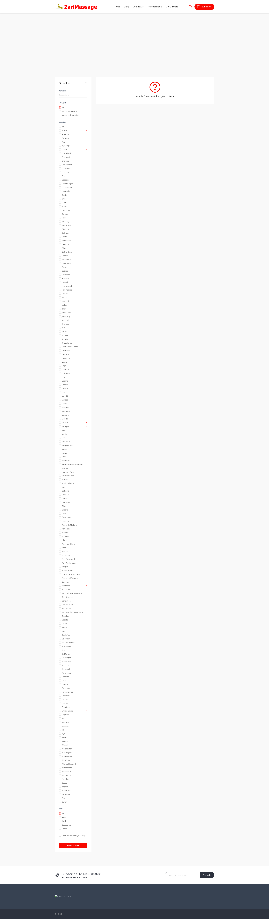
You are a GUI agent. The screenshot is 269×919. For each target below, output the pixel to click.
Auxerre (65, 134)
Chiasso (65, 172)
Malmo (65, 403)
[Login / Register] (190, 6)
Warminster (67, 748)
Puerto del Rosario (70, 578)
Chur (64, 176)
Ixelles (64, 305)
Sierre (64, 627)
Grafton (65, 255)
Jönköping (66, 316)
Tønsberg (66, 688)
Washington (67, 752)
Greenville (66, 259)
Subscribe (207, 875)
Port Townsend (68, 559)
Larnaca (65, 354)
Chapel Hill (66, 153)
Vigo (63, 733)
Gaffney (65, 233)
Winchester (66, 771)
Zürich (64, 802)
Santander (66, 608)
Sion (64, 631)
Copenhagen (67, 183)
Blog (126, 6)
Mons (64, 437)
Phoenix (65, 536)
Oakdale (65, 491)
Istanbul (65, 301)
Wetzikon (66, 760)
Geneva (65, 244)
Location (62, 122)
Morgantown (67, 445)
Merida (65, 418)
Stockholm (66, 661)
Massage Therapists (70, 115)
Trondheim (66, 707)
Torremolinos (67, 692)
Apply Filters (73, 845)
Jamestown (66, 312)
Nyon (64, 487)
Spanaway (66, 646)
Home (117, 6)
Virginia (65, 741)
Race (61, 809)
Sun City (65, 665)
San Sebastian (68, 597)
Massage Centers (69, 111)
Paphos (65, 532)
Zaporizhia (66, 790)
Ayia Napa (66, 145)
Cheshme (66, 168)
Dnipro (65, 199)
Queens (65, 582)
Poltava (65, 551)
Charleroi (66, 157)
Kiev (63, 327)
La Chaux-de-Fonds (70, 346)
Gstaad (65, 271)
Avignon (65, 138)
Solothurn (66, 638)
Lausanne (66, 358)
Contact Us (138, 6)
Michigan (65, 426)
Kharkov (65, 324)
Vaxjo (64, 730)
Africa (64, 130)
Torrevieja (66, 695)
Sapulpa (65, 616)
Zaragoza (66, 794)
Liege (64, 365)
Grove (64, 267)
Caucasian (66, 825)
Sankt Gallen (67, 604)
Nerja (64, 456)
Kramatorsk (67, 343)
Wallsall (65, 745)
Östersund (66, 517)
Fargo (64, 217)
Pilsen (64, 540)
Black (64, 821)
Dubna (65, 202)
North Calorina (68, 483)
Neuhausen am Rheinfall (72, 464)
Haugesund (67, 286)
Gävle (64, 236)
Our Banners (172, 6)
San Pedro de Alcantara (72, 593)
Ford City (65, 221)
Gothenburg (67, 252)
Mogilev (65, 434)
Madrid (65, 396)
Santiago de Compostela (72, 612)
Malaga (65, 400)
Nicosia (65, 479)
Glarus (65, 248)
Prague (65, 566)
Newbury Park (68, 472)
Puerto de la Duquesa (71, 574)
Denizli (65, 195)
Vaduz (64, 718)
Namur (65, 453)
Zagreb (65, 786)
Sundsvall (66, 669)
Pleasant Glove (68, 544)
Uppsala (65, 714)
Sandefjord (66, 601)
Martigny (65, 415)
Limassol (65, 369)
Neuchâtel (66, 460)
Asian (64, 817)
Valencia (65, 722)
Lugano (65, 381)
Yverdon (65, 779)
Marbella (65, 407)
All (63, 107)
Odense (65, 494)
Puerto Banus (67, 570)
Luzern (65, 384)
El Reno (65, 206)
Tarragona (66, 673)
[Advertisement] (134, 43)
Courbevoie (67, 187)
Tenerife (65, 676)
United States (67, 711)
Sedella (65, 620)
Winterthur (66, 775)
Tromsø (65, 703)
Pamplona (66, 528)
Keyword (62, 91)
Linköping (66, 373)
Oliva (64, 506)
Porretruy (66, 555)
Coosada (65, 180)
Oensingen (66, 502)
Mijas (64, 430)
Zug (63, 798)
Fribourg (65, 229)
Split (63, 650)
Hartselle (65, 278)
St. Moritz (66, 654)
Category (62, 103)
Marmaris (66, 411)
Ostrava (65, 521)
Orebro (65, 510)
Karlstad (65, 320)
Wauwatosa (67, 756)
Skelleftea (66, 635)
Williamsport (67, 767)
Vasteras (65, 726)
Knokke (65, 335)
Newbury (65, 468)
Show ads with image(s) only (73, 835)
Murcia (65, 449)
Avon (64, 142)
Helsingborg (67, 290)
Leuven (65, 362)
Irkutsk (65, 297)
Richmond (66, 585)
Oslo (64, 513)
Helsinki (65, 293)
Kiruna (64, 331)
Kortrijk (65, 339)
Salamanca (66, 589)
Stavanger (66, 657)
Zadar (64, 783)
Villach (64, 737)
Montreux (66, 441)
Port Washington (69, 563)
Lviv (63, 392)
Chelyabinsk (67, 164)
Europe (65, 214)
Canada (65, 149)
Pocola (65, 547)
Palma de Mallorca (69, 525)
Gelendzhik (67, 240)
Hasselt (65, 282)
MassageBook (155, 6)
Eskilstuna (66, 210)
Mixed (64, 828)
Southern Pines (68, 642)
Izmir (64, 309)
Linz (63, 377)
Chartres (65, 161)
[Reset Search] (86, 83)
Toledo (65, 684)
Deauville (66, 191)
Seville (64, 623)
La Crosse (66, 350)
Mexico (65, 422)
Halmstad (66, 274)
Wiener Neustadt (69, 764)
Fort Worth (66, 225)
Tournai (65, 699)
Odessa (65, 498)
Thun (64, 680)
